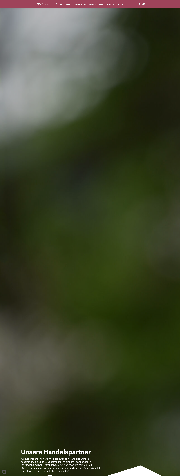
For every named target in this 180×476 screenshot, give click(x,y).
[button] (4, 472)
